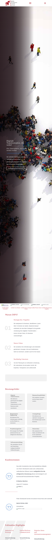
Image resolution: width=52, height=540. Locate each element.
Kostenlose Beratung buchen (16, 168)
